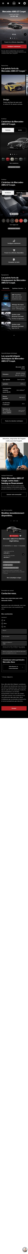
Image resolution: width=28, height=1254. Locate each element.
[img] (14, 25)
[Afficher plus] (14, 335)
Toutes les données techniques (14, 421)
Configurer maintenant (14, 46)
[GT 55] (25, 34)
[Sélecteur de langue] (8, 3)
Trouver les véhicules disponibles (14, 42)
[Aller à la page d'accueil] (14, 3)
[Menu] (3, 3)
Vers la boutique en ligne (14, 578)
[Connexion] (24, 3)
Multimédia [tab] (6, 288)
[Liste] (19, 3)
